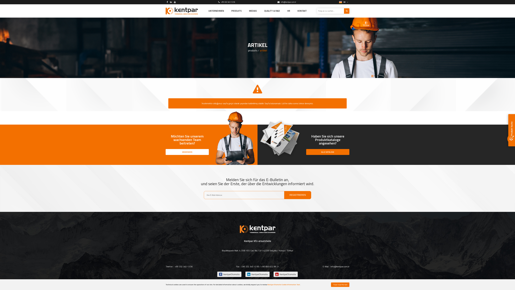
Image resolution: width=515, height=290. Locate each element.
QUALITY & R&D (272, 11)
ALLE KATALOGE (327, 152)
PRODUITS (236, 11)
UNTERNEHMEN (216, 11)
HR (288, 11)
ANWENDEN (187, 152)
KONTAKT (302, 11)
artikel (263, 50)
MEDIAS (253, 11)
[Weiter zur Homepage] (182, 11)
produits (252, 50)
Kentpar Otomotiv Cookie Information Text (284, 284)
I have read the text (340, 284)
